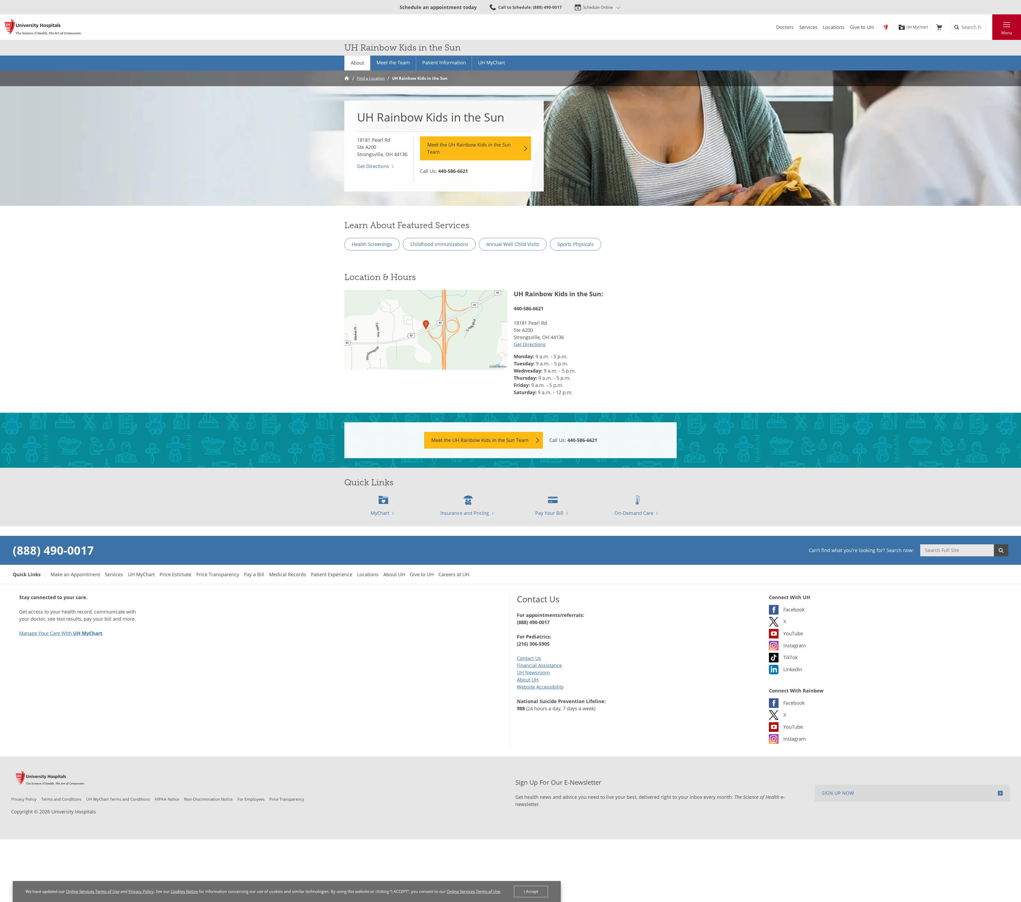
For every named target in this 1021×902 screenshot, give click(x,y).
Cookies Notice (184, 891)
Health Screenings (372, 244)
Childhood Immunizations (439, 244)
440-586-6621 (453, 171)
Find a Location (371, 78)
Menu (1006, 32)
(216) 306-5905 (533, 644)
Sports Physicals (575, 244)
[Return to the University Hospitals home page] (43, 27)
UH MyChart (917, 27)
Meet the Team (393, 62)
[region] (425, 330)
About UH (527, 679)
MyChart (380, 513)
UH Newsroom (533, 672)
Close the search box (989, 27)
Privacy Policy (141, 891)
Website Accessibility (540, 687)
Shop (939, 27)
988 (521, 708)
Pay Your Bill (549, 513)
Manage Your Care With (60, 633)
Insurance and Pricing (464, 513)
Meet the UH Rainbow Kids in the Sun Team (469, 148)
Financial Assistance (539, 665)
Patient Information (444, 62)
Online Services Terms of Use (92, 891)
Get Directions (373, 166)
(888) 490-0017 (53, 550)
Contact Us (529, 658)
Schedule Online (598, 7)
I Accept (531, 891)
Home (346, 78)
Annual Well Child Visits (512, 244)
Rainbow (885, 27)
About (357, 63)
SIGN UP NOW (838, 793)
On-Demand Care (633, 513)
